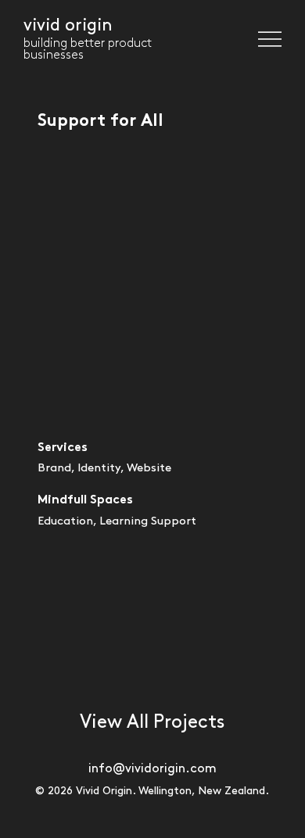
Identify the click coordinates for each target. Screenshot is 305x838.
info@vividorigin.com (152, 769)
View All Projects (152, 722)
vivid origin (68, 25)
